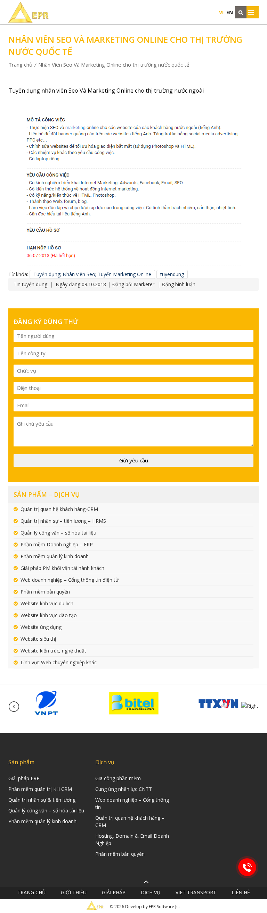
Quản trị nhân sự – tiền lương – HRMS (63, 521)
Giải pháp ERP (24, 778)
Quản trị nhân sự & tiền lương (41, 799)
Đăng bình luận (178, 284)
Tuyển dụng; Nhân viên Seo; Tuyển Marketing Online (92, 274)
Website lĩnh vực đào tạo (49, 615)
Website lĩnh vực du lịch (47, 603)
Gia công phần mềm (118, 778)
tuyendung (172, 274)
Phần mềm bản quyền (45, 591)
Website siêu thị (38, 638)
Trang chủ (20, 64)
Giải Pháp (114, 892)
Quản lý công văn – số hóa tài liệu (58, 532)
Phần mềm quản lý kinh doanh (55, 556)
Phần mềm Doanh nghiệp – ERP (57, 544)
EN (229, 12)
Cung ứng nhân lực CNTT (123, 789)
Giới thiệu (74, 892)
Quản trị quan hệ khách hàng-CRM (59, 509)
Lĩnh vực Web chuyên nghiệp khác (59, 662)
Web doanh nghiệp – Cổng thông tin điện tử (70, 580)
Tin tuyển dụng (30, 284)
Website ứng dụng (41, 627)
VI (221, 12)
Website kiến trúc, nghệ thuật (53, 650)
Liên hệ (241, 892)
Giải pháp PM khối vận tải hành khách (62, 568)
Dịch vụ (150, 892)
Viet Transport (196, 892)
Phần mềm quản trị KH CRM (40, 789)
